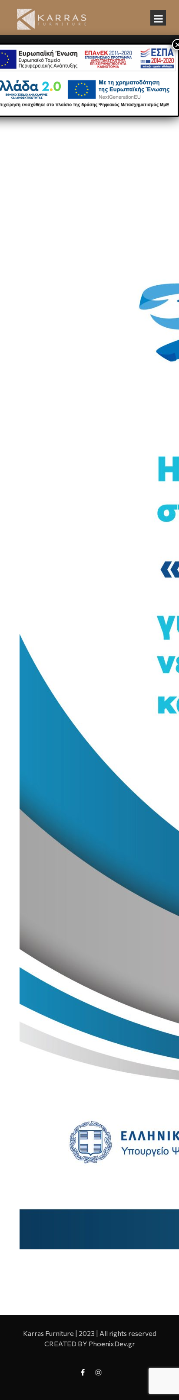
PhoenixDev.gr (112, 1343)
